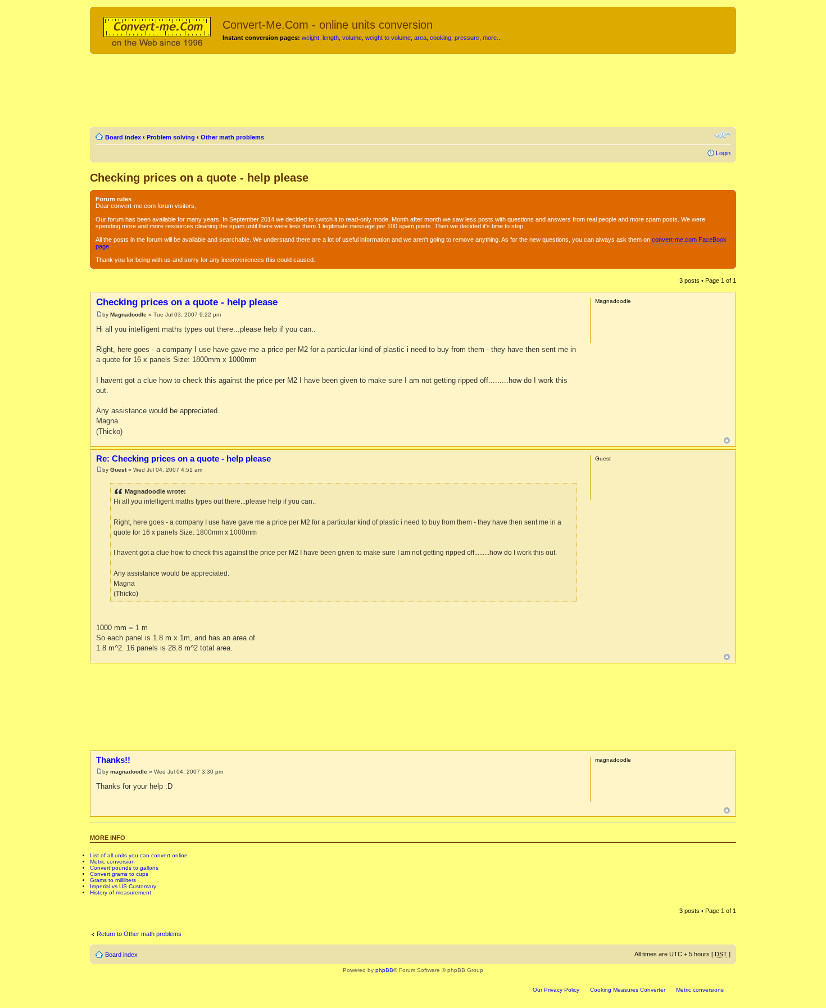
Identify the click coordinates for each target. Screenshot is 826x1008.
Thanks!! (113, 760)
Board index (123, 137)
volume (352, 37)
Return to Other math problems (139, 933)
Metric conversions (700, 990)
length (331, 37)
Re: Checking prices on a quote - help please (183, 458)
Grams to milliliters (113, 880)
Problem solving (171, 137)
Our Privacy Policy (556, 990)
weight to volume (388, 37)
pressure (467, 37)
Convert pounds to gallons (124, 868)
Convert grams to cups (119, 874)
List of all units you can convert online (139, 855)
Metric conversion (112, 861)
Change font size (722, 135)
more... (492, 37)
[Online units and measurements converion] (158, 30)
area (420, 37)
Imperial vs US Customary (123, 886)
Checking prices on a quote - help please (199, 177)
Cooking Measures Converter (627, 990)
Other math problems (232, 137)
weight (310, 37)
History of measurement (120, 892)
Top (727, 440)
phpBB (384, 970)
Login (723, 153)
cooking (440, 37)
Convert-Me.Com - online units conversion (328, 25)
